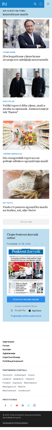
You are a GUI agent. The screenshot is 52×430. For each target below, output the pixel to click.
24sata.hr (30, 379)
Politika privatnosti (13, 361)
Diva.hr (31, 375)
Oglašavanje (9, 353)
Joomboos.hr (24, 390)
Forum (6, 345)
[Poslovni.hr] (4, 4)
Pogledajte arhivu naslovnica (26, 316)
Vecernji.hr (7, 375)
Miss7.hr (22, 386)
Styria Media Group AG (12, 418)
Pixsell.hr (7, 383)
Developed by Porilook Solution (15, 423)
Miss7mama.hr (30, 383)
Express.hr (17, 383)
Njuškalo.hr (18, 379)
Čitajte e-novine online (26, 299)
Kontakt (7, 349)
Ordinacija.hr (20, 375)
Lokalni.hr (7, 379)
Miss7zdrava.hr (9, 390)
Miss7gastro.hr (9, 386)
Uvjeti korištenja (11, 357)
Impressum (8, 342)
